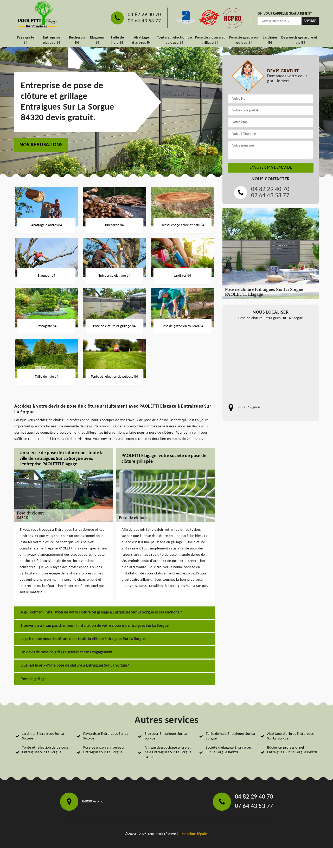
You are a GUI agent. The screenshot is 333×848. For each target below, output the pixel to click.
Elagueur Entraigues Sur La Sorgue (166, 736)
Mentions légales (195, 834)
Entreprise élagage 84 (51, 40)
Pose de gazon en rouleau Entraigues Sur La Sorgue (103, 750)
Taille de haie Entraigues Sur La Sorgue (230, 736)
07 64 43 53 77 (144, 21)
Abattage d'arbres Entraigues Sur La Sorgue (290, 736)
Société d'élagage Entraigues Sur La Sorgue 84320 (229, 750)
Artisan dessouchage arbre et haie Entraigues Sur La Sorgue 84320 (168, 752)
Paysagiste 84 (25, 40)
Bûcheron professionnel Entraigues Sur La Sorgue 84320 (292, 750)
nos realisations (41, 145)
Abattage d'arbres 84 (141, 40)
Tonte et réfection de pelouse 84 (174, 40)
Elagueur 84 (97, 40)
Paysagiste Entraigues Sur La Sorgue (105, 736)
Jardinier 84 (270, 40)
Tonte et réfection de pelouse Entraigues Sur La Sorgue (45, 750)
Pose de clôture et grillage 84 (210, 40)
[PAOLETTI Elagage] (36, 15)
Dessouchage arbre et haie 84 (299, 40)
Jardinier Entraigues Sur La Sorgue (43, 736)
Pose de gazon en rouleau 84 (243, 40)
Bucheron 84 (77, 40)
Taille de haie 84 (117, 40)
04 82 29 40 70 (144, 14)
